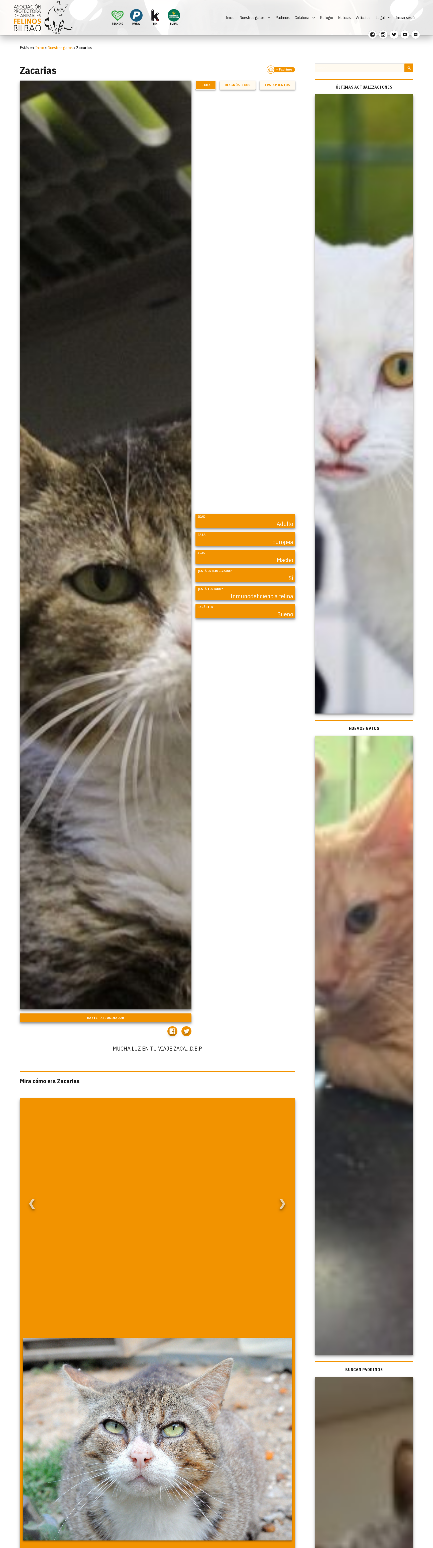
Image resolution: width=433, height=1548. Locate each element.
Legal (380, 17)
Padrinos (282, 17)
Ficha (205, 85)
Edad (201, 516)
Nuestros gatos (252, 17)
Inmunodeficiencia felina (262, 596)
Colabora (302, 17)
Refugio (326, 17)
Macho (285, 560)
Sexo (201, 553)
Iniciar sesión (405, 17)
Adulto (285, 524)
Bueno (285, 614)
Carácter (205, 607)
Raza (201, 535)
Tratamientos (277, 85)
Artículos (363, 17)
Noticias (344, 17)
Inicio (230, 17)
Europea (282, 542)
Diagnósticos (238, 85)
